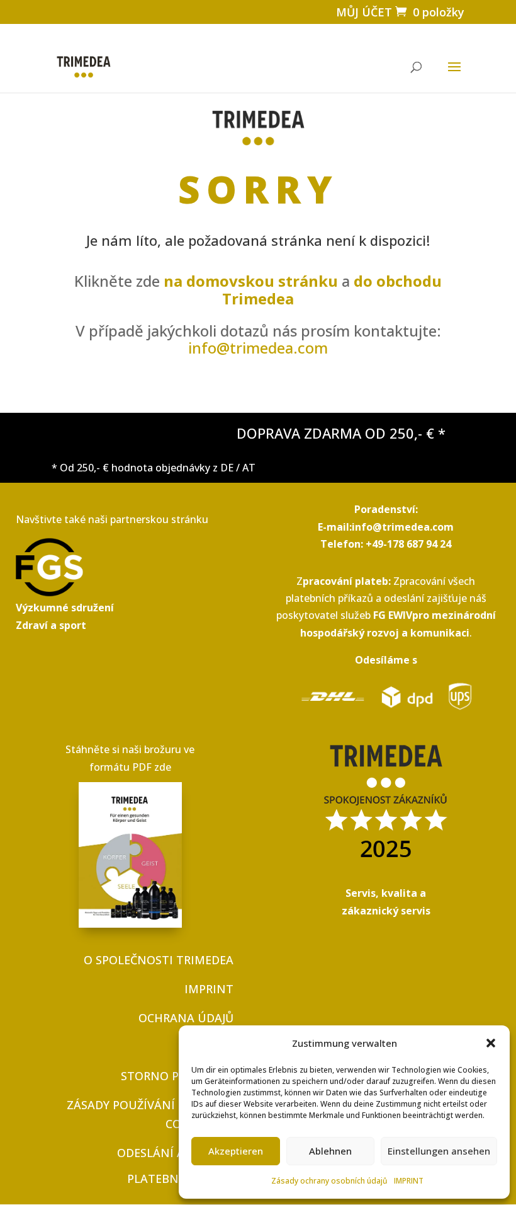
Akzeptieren (235, 1150)
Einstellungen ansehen (439, 1150)
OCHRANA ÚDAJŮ (185, 1017)
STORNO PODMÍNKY (177, 1075)
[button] (491, 1043)
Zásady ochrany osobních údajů (329, 1180)
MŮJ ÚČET (364, 12)
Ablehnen (330, 1150)
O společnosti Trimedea (158, 959)
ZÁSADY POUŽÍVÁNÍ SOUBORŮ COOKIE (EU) (150, 1114)
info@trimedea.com (258, 347)
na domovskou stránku (251, 280)
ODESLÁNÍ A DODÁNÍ (175, 1152)
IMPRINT (408, 1180)
